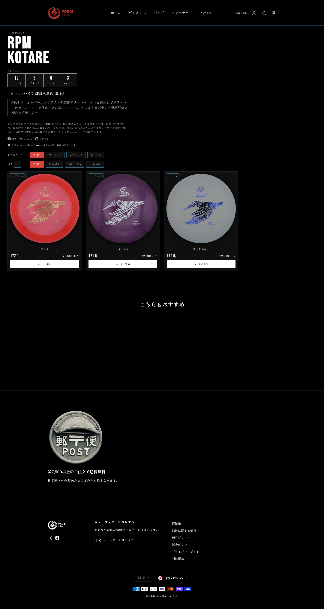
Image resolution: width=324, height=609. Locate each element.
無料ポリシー (181, 537)
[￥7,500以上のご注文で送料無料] (76, 437)
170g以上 (54, 164)
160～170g (74, 164)
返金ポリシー (181, 544)
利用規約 (178, 559)
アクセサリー (181, 12)
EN (245, 12)
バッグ (159, 12)
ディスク (135, 12)
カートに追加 (45, 264)
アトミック (55, 155)
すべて (36, 155)
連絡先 (176, 523)
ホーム (116, 12)
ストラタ (96, 155)
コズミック (76, 155)
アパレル (207, 12)
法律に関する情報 (184, 530)
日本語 (140, 577)
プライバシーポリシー (187, 551)
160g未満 (95, 164)
